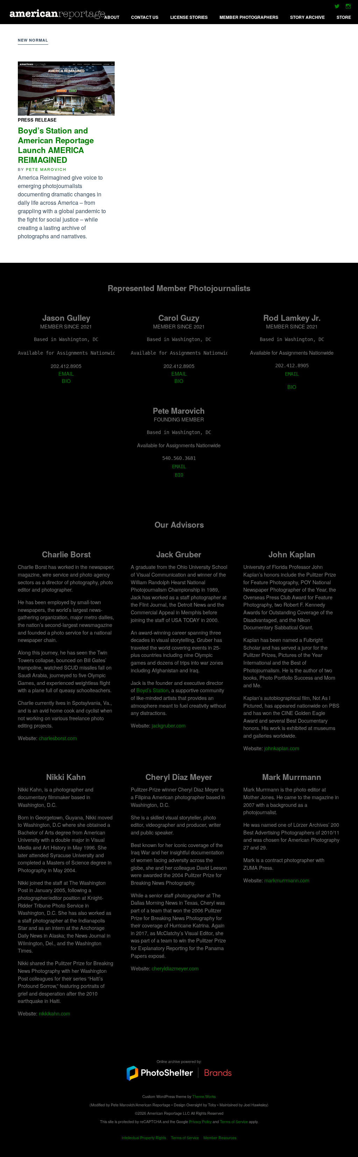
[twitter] (337, 8)
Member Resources (219, 1137)
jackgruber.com (169, 725)
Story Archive (307, 17)
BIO (66, 380)
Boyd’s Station (152, 690)
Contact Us (144, 17)
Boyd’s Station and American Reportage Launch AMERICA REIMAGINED (56, 145)
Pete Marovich (46, 169)
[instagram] (348, 8)
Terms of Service (234, 1121)
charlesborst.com (58, 738)
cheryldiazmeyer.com (175, 968)
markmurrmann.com (286, 880)
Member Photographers (249, 17)
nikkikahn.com (54, 1013)
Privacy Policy (200, 1121)
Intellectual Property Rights (144, 1137)
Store (344, 17)
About (111, 17)
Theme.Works (204, 1096)
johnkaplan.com (281, 748)
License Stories (189, 17)
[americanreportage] (58, 16)
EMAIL (66, 373)
